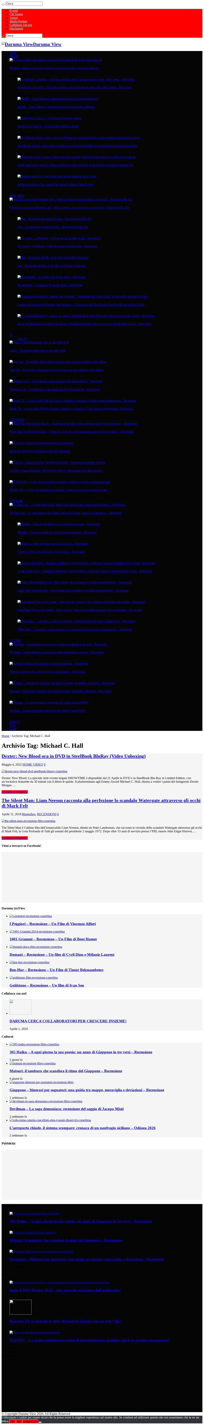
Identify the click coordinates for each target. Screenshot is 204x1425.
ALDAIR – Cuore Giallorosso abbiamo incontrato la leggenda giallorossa (56, 107)
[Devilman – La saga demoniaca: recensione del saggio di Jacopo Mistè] (49, 702)
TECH (13, 725)
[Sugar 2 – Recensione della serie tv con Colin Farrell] (39, 342)
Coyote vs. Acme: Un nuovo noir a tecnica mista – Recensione (51, 552)
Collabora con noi (21, 25)
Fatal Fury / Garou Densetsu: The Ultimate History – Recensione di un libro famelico (56, 470)
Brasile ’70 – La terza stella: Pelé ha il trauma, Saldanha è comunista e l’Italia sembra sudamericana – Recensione (71, 408)
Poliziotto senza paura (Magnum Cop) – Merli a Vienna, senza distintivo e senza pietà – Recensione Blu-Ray (69, 207)
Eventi (14, 10)
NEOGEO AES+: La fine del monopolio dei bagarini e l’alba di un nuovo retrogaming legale (58, 490)
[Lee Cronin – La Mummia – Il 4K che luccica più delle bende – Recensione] (59, 238)
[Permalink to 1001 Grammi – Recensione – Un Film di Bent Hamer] (37, 931)
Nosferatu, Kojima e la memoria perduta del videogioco (40, 451)
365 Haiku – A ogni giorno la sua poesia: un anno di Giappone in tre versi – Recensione (57, 652)
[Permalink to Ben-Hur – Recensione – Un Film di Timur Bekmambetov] (29, 962)
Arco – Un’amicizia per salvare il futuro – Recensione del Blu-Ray (53, 227)
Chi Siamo (16, 14)
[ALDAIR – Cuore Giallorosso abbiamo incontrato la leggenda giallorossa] (58, 98)
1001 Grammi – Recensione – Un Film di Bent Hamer (53, 939)
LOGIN (13, 729)
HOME (13, 53)
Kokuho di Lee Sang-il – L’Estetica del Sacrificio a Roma (48, 126)
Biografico (28, 814)
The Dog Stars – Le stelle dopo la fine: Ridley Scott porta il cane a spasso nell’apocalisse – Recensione (66, 513)
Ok (12, 1421)
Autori (14, 17)
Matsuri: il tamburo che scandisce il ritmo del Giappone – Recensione (47, 671)
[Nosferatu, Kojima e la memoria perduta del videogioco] (42, 443)
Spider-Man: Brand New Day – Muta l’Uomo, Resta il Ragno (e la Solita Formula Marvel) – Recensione (73, 590)
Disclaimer (16, 28)
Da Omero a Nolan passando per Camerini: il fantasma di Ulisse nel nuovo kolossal (54, 68)
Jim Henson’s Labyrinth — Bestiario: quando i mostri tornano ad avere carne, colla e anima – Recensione (75, 87)
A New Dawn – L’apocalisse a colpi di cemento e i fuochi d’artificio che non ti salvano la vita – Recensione (75, 629)
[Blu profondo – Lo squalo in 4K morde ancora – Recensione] (52, 277)
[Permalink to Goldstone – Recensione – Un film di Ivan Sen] (34, 977)
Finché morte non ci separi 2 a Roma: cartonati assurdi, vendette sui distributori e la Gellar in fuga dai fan (75, 165)
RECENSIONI (16, 501)
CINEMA (14, 56)
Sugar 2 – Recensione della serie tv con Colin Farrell (38, 350)
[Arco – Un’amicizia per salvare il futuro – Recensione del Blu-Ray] (54, 219)
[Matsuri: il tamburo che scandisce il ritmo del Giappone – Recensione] (49, 663)
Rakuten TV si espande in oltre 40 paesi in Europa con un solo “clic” (66, 1321)
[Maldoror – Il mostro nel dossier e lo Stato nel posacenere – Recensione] (59, 524)
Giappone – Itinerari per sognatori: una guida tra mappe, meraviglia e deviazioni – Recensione (61, 691)
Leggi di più (30, 1421)
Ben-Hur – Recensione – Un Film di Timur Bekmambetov (57, 970)
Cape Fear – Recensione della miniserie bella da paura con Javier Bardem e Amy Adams (57, 370)
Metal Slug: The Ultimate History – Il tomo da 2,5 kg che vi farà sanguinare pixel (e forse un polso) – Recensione (72, 431)
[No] (40, 1422)
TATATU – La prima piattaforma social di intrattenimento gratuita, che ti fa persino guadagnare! (89, 1340)
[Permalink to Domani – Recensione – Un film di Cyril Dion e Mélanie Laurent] (36, 946)
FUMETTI (15, 722)
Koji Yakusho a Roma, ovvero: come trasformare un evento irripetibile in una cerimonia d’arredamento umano (77, 146)
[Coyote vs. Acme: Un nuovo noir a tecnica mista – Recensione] (53, 543)
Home (5, 736)
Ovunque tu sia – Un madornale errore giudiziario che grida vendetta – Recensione (55, 389)
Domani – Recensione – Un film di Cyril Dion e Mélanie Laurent (62, 954)
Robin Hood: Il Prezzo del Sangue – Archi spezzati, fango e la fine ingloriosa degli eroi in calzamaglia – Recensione (80, 610)
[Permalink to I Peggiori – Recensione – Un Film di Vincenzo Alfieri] (31, 916)
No (19, 1421)
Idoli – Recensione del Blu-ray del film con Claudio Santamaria (51, 265)
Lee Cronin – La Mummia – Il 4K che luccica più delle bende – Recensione (57, 246)
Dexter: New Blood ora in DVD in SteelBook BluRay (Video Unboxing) (74, 756)
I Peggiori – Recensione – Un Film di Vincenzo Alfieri (53, 924)
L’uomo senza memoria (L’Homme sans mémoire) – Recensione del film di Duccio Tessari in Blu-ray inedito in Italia (81, 304)
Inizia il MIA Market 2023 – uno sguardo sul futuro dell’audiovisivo (65, 1290)
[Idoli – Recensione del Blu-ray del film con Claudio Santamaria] (53, 257)
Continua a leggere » (15, 792)
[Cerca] (3, 4)
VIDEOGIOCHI (17, 420)
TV (11, 335)
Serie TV (22, 339)
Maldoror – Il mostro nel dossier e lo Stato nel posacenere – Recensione (57, 532)
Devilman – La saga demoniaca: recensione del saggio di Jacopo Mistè (47, 710)
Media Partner (18, 21)
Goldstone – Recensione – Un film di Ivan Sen (47, 985)
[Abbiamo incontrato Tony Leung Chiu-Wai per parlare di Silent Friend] (57, 176)
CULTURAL (15, 641)
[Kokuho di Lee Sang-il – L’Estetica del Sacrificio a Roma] (49, 118)
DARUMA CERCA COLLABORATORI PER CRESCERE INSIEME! (68, 1021)
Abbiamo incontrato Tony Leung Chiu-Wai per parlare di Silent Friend (55, 184)
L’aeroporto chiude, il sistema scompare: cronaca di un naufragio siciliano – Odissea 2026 (83, 1128)
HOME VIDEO (17, 196)
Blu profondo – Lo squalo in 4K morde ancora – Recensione (50, 285)
